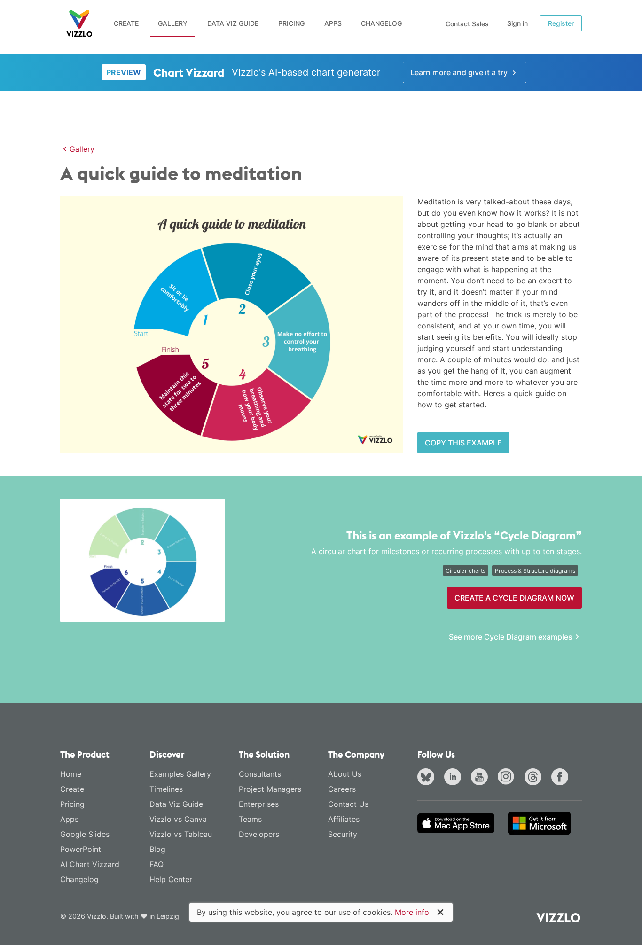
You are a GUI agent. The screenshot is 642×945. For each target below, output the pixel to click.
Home (70, 774)
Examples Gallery (180, 774)
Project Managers (270, 789)
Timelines (166, 789)
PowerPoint (80, 849)
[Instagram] (508, 778)
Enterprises (259, 804)
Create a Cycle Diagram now (514, 597)
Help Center (170, 879)
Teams (250, 819)
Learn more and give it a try (459, 72)
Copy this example (463, 442)
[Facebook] (561, 778)
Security (342, 834)
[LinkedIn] (454, 778)
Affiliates (344, 819)
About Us (344, 774)
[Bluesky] (427, 778)
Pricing (291, 23)
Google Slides (85, 834)
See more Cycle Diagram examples (510, 636)
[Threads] (535, 778)
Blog (157, 849)
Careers (342, 789)
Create (126, 23)
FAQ (156, 864)
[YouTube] (481, 778)
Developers (259, 834)
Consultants (260, 774)
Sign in (517, 23)
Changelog (381, 23)
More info (412, 912)
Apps (333, 23)
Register (561, 23)
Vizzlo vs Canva (178, 819)
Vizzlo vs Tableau (180, 834)
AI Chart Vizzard (89, 864)
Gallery (173, 23)
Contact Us (348, 804)
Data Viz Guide (232, 23)
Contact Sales (467, 24)
